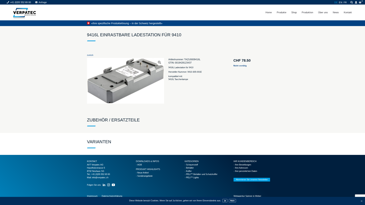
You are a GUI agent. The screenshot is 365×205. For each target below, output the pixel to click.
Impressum (92, 196)
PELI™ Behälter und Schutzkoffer (201, 174)
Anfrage (43, 2)
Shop (294, 12)
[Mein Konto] (356, 2)
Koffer (189, 171)
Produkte (281, 12)
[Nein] (361, 201)
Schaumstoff (192, 164)
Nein (232, 200)
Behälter (190, 168)
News (336, 12)
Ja (225, 200)
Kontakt (348, 12)
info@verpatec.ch (100, 177)
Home (268, 12)
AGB (139, 164)
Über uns (323, 12)
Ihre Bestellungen (243, 164)
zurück (90, 55)
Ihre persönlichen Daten (246, 171)
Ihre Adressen (241, 168)
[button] (160, 62)
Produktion (307, 12)
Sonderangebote (145, 176)
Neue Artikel (143, 172)
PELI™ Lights (192, 177)
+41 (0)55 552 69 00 (20, 2)
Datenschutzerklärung (112, 196)
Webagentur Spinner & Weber (247, 196)
